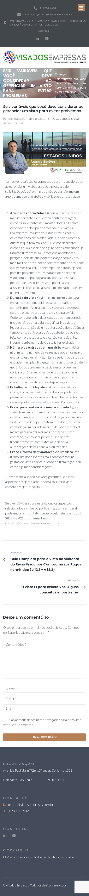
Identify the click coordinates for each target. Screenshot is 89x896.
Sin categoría (41, 118)
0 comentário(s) (13, 123)
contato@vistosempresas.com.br (29, 804)
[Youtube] (46, 38)
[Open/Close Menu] (81, 7)
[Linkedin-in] (37, 38)
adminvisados (16, 118)
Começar (60, 74)
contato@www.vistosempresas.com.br (32, 523)
